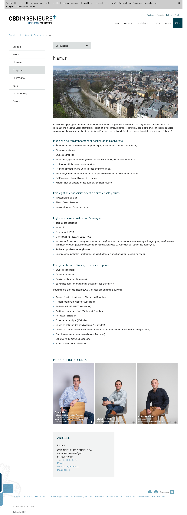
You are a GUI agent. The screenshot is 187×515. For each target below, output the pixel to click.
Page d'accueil (15, 35)
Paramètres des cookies (106, 496)
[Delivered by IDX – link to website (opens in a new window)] (20, 512)
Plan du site (40, 496)
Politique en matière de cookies (134, 496)
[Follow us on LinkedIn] (172, 492)
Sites (27, 35)
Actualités (27, 496)
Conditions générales (58, 496)
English (178, 15)
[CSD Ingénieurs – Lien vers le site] (44, 19)
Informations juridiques (82, 496)
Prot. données (159, 496)
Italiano (169, 15)
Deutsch (150, 15)
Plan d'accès (63, 470)
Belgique (37, 35)
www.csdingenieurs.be (68, 466)
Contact (16, 496)
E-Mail (60, 463)
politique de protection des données (101, 3)
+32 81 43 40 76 (69, 460)
